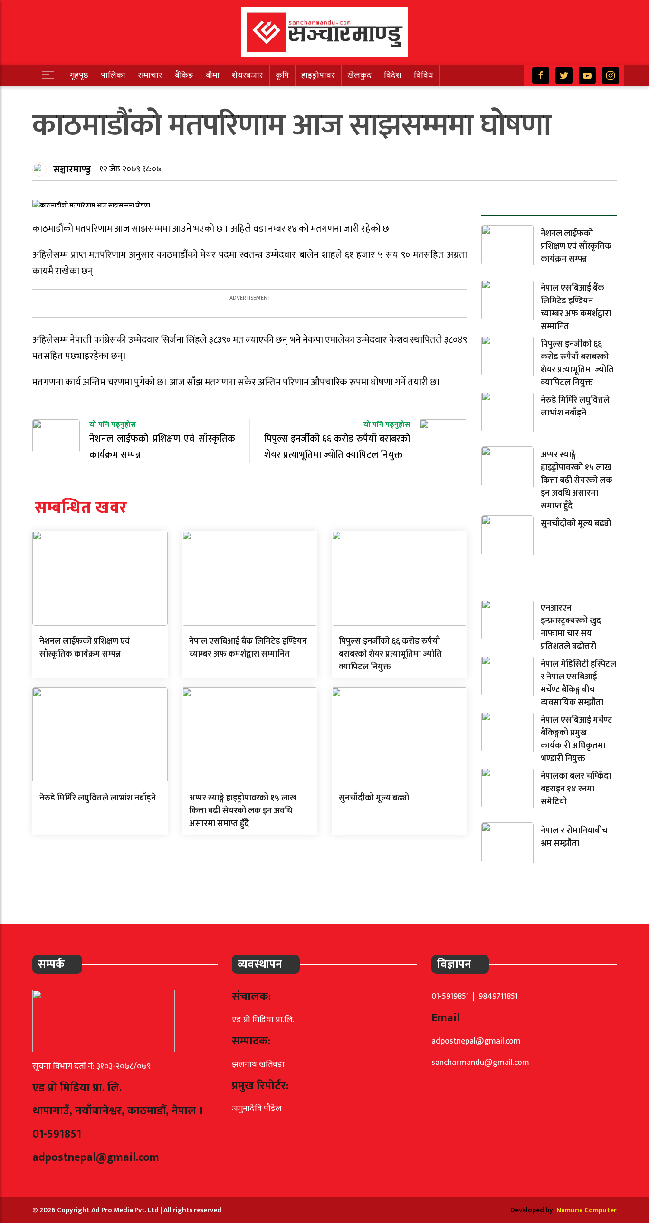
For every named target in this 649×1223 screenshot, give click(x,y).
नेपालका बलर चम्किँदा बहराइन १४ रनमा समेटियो (576, 789)
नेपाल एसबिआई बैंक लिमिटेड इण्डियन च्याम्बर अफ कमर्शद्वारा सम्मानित (248, 647)
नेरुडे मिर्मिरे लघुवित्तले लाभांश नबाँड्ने (97, 798)
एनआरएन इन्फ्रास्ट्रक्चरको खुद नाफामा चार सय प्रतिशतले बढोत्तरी (571, 627)
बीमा (213, 75)
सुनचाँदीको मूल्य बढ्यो (374, 798)
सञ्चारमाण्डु (72, 169)
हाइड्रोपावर (318, 75)
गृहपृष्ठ (79, 75)
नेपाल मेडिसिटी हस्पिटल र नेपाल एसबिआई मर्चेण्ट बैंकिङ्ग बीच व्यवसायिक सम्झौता (578, 683)
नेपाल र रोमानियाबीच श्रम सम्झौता (574, 837)
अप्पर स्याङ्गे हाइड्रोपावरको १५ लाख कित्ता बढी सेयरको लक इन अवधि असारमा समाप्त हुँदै (242, 811)
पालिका (113, 75)
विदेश (392, 75)
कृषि (282, 75)
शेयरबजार (247, 75)
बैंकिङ (184, 75)
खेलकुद (359, 75)
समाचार (150, 75)
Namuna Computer (586, 1210)
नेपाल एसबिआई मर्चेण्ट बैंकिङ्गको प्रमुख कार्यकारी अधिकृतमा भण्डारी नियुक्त (576, 739)
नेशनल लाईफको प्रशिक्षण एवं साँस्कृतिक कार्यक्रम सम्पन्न (84, 647)
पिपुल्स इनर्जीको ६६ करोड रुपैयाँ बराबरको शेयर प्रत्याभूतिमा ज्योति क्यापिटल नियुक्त (390, 654)
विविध (423, 75)
